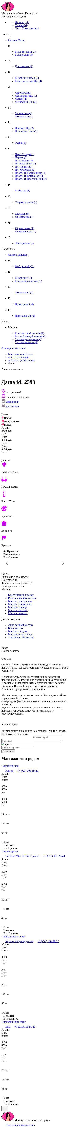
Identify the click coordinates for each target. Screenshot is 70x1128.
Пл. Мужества (25, 169)
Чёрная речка (24, 228)
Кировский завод (27, 77)
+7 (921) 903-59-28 (27, 770)
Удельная (22, 213)
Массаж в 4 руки (18, 631)
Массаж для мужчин (28, 339)
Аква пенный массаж (20, 624)
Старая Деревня (26, 202)
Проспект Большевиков (30, 172)
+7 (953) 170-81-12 (48, 941)
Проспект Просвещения (31, 178)
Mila (7, 1026)
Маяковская (23, 113)
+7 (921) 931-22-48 (54, 855)
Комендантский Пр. (28, 81)
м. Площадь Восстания (21, 360)
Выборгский (24, 266)
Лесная (21, 98)
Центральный (25, 315)
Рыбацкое (22, 190)
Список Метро (16, 40)
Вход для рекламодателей (20, 1125)
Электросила (24, 243)
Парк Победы (24, 154)
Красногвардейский (28, 280)
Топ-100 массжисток (27, 28)
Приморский (24, 304)
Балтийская (12, 406)
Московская (23, 116)
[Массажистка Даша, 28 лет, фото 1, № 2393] (35, 563)
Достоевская (24, 66)
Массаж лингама (26, 342)
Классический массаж (29, 333)
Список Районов (18, 254)
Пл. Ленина (23, 166)
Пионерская (24, 160)
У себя (21, 25)
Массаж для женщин (20, 604)
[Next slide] (63, 563)
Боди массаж (15, 628)
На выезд (22, 22)
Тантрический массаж (21, 637)
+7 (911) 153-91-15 (25, 1026)
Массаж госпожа (18, 610)
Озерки (21, 142)
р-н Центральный (18, 357)
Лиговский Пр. (25, 101)
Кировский (23, 277)
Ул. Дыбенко (24, 216)
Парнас (21, 157)
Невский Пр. (24, 128)
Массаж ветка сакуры (20, 634)
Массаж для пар (17, 607)
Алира (9, 770)
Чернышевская (25, 231)
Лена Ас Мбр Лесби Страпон (22, 855)
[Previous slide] (7, 563)
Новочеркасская (26, 131)
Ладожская (23, 92)
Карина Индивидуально (19, 941)
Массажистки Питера (20, 354)
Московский (24, 292)
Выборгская (24, 54)
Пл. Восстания (25, 163)
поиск (13, 348)
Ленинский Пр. (26, 95)
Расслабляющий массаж (30, 336)
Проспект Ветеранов (29, 175)
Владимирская (25, 51)
